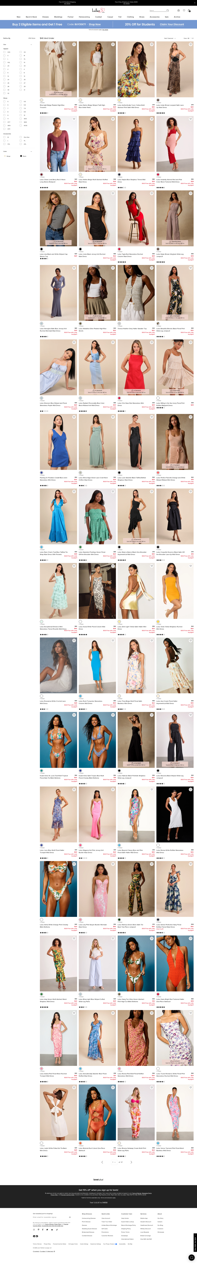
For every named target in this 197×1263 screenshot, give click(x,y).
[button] (41, 100)
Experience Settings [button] (96, 1244)
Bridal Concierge (145, 1235)
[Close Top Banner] (195, 3)
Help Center (125, 1218)
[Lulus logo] (98, 10)
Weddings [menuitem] (58, 17)
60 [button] (188, 38)
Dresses (84, 1225)
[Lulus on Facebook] (43, 1230)
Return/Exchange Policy (128, 1225)
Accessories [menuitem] (154, 17)
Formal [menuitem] (70, 17)
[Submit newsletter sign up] (69, 1217)
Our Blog (160, 1225)
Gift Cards (105, 1228)
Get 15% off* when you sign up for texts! (98, 1190)
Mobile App (144, 1218)
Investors (160, 1228)
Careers (160, 1222)
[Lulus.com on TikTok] (56, 1230)
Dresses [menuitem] (45, 17)
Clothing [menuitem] (130, 17)
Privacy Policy (54, 1194)
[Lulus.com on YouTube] (52, 1230)
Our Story (160, 1218)
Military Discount (145, 1228)
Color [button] (7, 151)
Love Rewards (144, 1232)
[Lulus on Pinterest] (38, 1230)
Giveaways (124, 1235)
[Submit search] (168, 10)
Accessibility (122, 1244)
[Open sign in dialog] (178, 10)
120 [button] (193, 38)
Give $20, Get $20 (146, 1239)
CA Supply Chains (73, 1244)
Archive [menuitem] (177, 17)
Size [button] (7, 45)
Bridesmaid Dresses (88, 1232)
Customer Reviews (107, 1235)
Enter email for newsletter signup (44, 1217)
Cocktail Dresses (87, 1235)
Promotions (105, 1232)
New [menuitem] (18, 17)
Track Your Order (107, 1222)
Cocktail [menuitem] (98, 17)
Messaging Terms (147, 1193)
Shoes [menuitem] (141, 17)
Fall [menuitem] (119, 17)
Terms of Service (136, 1193)
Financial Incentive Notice (67, 1194)
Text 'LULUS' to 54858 (98, 1203)
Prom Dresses (86, 1222)
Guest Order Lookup (127, 1222)
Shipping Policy (126, 1228)
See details (105, 29)
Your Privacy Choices (108, 1244)
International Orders (127, 1239)
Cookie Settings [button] (84, 1244)
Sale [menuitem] (166, 17)
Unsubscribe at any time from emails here (52, 1225)
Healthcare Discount (146, 1225)
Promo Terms (125, 1232)
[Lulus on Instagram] (34, 1230)
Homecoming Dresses (89, 1218)
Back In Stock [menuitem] (31, 17)
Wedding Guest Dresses (89, 1228)
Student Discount (145, 1222)
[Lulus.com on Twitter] (47, 1230)
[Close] (195, 1234)
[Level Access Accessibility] (36, 1236)
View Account (106, 1218)
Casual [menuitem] (110, 17)
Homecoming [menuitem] (84, 17)
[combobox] (172, 38)
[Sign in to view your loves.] (184, 10)
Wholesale (161, 1232)
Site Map (130, 1244)
